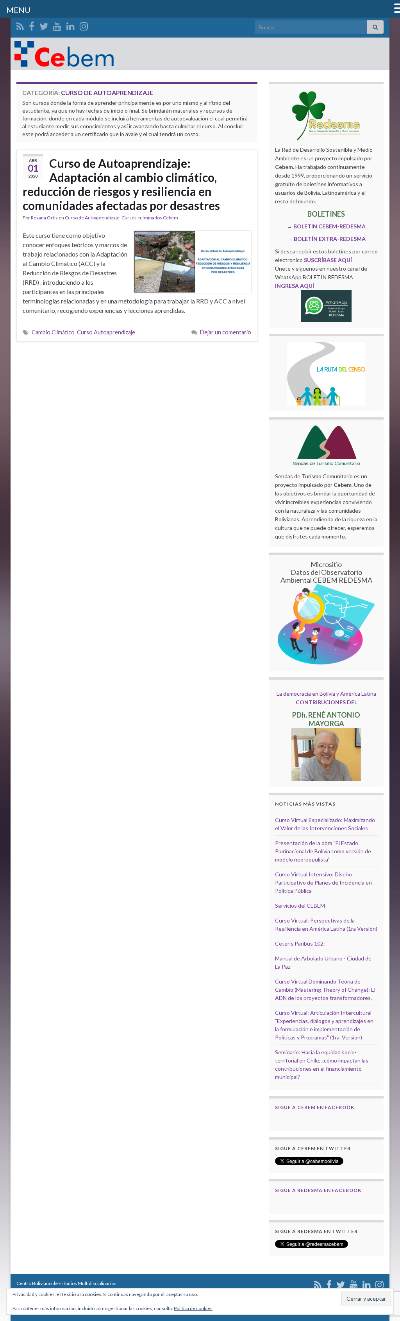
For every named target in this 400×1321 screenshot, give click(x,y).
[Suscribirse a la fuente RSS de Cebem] (20, 25)
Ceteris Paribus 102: (300, 943)
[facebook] (31, 25)
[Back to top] (382, 1274)
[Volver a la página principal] (200, 54)
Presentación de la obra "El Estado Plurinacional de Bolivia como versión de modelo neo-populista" (323, 851)
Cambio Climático (53, 332)
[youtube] (57, 25)
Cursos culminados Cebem (149, 218)
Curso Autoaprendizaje (106, 332)
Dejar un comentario (225, 332)
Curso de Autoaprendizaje (92, 218)
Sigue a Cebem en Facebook (314, 1107)
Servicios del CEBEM (300, 905)
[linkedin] (70, 25)
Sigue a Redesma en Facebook (318, 1190)
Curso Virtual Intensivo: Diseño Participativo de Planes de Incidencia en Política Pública (323, 882)
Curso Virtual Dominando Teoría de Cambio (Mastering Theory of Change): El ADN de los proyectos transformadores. (325, 989)
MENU (18, 9)
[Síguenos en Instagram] (84, 25)
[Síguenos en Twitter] (43, 25)
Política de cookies (193, 1308)
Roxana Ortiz (44, 218)
